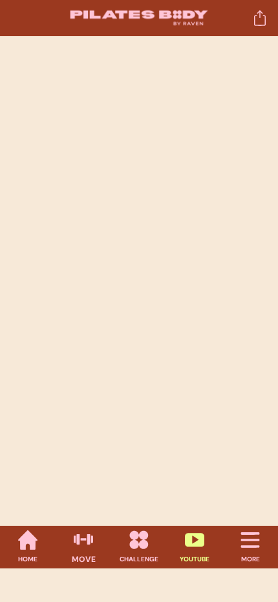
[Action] (259, 18)
